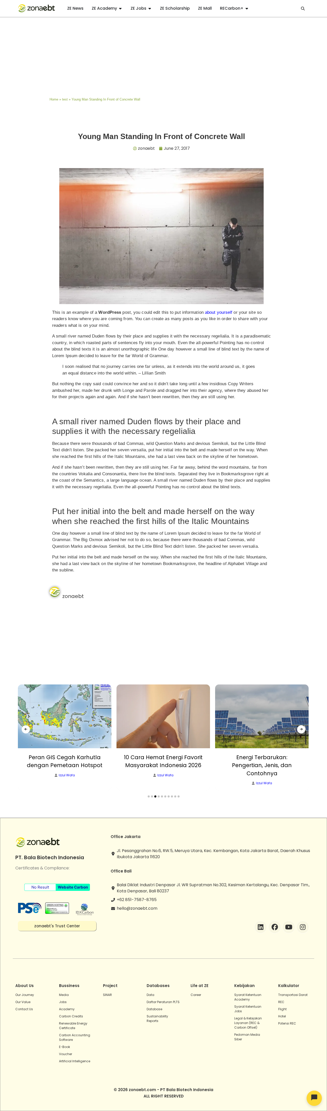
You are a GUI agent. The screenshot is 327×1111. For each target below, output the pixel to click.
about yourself (218, 312)
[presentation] (26, 729)
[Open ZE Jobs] (150, 8)
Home (54, 99)
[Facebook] (274, 927)
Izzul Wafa (67, 775)
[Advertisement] (163, 56)
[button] (149, 796)
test (65, 99)
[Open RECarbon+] (247, 8)
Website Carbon (73, 887)
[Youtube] (288, 927)
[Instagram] (302, 927)
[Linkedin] (260, 927)
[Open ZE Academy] (120, 8)
